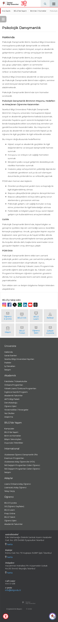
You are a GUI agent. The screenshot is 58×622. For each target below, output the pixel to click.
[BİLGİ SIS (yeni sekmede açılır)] (22, 315)
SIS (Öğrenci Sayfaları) (14, 506)
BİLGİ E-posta (10, 503)
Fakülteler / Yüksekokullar (15, 381)
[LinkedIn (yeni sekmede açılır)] (25, 305)
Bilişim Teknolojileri (12, 439)
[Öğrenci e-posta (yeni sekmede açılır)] (7, 315)
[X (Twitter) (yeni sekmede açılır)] (15, 305)
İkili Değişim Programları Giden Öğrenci (22, 465)
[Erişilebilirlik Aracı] (5, 616)
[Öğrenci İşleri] (36, 329)
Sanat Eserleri (10, 355)
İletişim (7, 370)
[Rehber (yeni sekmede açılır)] (50, 315)
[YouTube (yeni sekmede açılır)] (30, 305)
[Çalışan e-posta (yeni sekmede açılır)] (50, 329)
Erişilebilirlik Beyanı (14, 609)
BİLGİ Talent (9, 517)
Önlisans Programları (13, 385)
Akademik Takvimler (13, 396)
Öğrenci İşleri (10, 406)
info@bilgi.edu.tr (13, 590)
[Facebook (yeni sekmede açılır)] (9, 305)
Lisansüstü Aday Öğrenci (15, 487)
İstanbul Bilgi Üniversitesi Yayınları (19, 359)
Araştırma (8, 417)
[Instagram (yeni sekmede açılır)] (4, 305)
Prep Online (9, 513)
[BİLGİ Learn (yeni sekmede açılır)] (36, 315)
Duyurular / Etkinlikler (13, 443)
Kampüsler (9, 429)
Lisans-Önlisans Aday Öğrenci (17, 484)
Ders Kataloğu (10, 403)
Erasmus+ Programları (14, 458)
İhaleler (7, 363)
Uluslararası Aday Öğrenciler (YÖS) (19, 462)
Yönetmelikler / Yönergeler (16, 410)
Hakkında (8, 352)
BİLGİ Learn (9, 510)
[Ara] (45, 3)
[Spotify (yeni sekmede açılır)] (20, 305)
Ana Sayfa (6, 11)
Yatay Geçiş (9, 491)
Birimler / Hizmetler (38, 11)
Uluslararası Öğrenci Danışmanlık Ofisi (21, 455)
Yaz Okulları (9, 413)
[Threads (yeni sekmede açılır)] (36, 305)
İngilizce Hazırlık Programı (16, 392)
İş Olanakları (9, 366)
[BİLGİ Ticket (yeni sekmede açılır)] (22, 329)
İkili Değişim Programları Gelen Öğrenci (22, 469)
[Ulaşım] (7, 329)
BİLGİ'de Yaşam (20, 11)
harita (9, 544)
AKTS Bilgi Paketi (11, 399)
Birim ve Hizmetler (12, 436)
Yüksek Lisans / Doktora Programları (20, 388)
